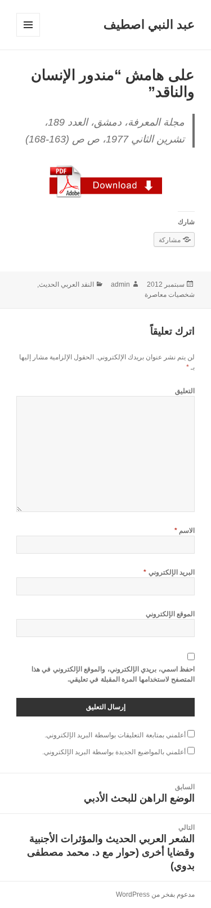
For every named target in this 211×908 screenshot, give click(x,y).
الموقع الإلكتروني (170, 614)
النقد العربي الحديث (66, 284)
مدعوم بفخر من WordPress (155, 894)
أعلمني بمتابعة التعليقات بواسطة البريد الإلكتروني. (115, 735)
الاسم (184, 531)
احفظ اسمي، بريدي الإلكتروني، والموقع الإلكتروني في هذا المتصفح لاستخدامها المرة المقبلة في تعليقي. (113, 674)
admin (120, 284)
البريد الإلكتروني (169, 572)
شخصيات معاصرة (170, 295)
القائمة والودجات (27, 36)
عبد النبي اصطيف (149, 24)
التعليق (185, 391)
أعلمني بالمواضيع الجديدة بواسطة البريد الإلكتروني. (114, 752)
